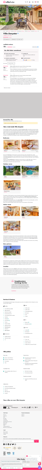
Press (4, 425)
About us (4, 414)
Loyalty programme (6, 426)
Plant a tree (5, 422)
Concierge (5, 419)
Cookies (4, 434)
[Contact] (25, 2)
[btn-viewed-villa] (32, 2)
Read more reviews (7, 87)
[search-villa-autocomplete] (27, 2)
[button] (21, 127)
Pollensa (5, 35)
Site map (4, 418)
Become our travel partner (7, 427)
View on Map (9, 35)
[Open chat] (39, 467)
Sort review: (5, 63)
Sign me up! (36, 441)
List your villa (5, 420)
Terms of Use (5, 431)
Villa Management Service (7, 421)
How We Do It (14, 290)
